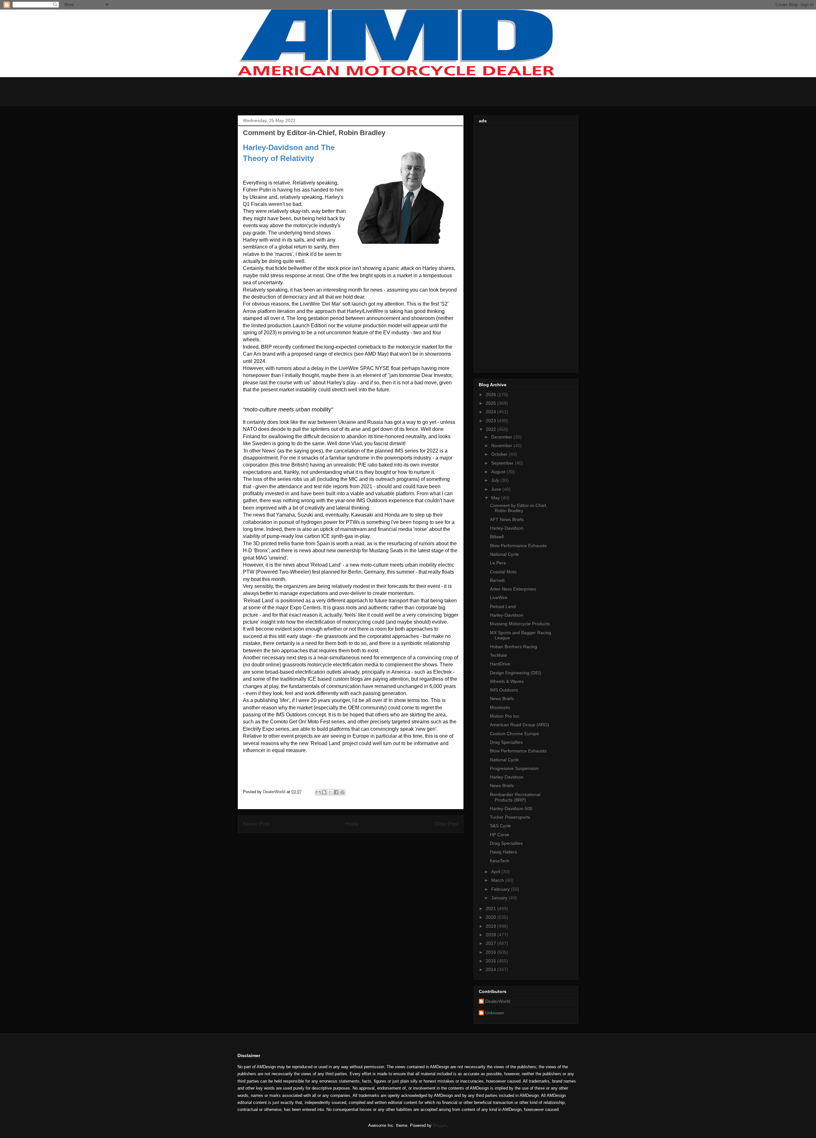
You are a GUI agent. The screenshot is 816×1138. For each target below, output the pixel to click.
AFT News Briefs (507, 519)
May (496, 497)
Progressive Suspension (514, 768)
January (500, 897)
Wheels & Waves (507, 681)
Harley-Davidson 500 (511, 808)
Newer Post (256, 824)
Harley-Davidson (506, 528)
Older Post (446, 824)
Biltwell (497, 536)
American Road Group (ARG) (519, 724)
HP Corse (499, 834)
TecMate (498, 655)
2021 (491, 908)
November (502, 445)
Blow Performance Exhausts (518, 545)
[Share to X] (330, 792)
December (502, 436)
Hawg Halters (503, 851)
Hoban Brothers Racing (513, 646)
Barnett (497, 580)
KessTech (499, 860)
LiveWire (498, 597)
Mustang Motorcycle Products (520, 623)
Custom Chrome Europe (514, 733)
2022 (491, 429)
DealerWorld (497, 1001)
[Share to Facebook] (336, 792)
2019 (491, 926)
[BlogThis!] (324, 792)
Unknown (494, 1012)
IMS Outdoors (504, 689)
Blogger (440, 1125)
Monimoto (500, 707)
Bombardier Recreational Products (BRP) (515, 797)
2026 (491, 394)
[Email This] (318, 792)
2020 (491, 917)
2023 (491, 420)
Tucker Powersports (510, 817)
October (500, 454)
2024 (491, 411)
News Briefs (502, 698)
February (501, 889)
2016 (491, 952)
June (496, 489)
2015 (491, 960)
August (498, 471)
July (495, 480)
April (496, 871)
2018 (491, 934)
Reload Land (503, 606)
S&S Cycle (500, 825)
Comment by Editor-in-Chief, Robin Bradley (518, 508)
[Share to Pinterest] (342, 792)
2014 (491, 969)
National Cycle (504, 554)
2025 (491, 403)
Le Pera (498, 562)
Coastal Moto (503, 571)
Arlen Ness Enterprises (513, 588)
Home (352, 824)
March (498, 880)
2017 (491, 943)
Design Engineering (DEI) (515, 672)
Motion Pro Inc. (505, 716)
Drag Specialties (506, 742)
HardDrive (500, 663)
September (503, 463)
